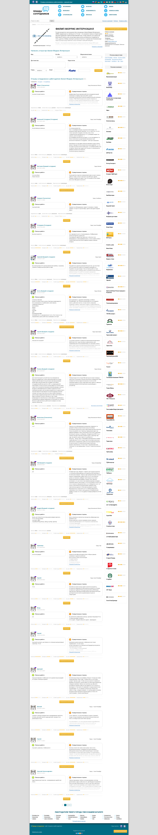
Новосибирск (83, 817)
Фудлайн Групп (116, 203)
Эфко (116, 108)
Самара (34, 818)
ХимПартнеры (116, 193)
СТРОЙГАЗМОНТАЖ (116, 534)
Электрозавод (116, 118)
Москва (58, 817)
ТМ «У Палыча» (116, 396)
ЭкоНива (116, 140)
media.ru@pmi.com (112, 41)
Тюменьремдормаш (116, 301)
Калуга (118, 815)
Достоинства (35, 60)
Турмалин (116, 322)
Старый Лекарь (116, 556)
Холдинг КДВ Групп (116, 172)
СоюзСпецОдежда (116, 598)
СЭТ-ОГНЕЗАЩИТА (116, 502)
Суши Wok (116, 513)
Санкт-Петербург (48, 818)
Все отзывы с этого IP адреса (96, 405)
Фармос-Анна (116, 256)
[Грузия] (112, 2)
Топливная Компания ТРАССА (116, 375)
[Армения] (115, 2)
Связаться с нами (37, 832)
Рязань (118, 817)
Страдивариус (116, 545)
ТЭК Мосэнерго (116, 311)
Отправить (98, 70)
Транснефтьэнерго (116, 332)
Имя (32, 54)
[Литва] (123, 2)
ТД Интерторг (116, 460)
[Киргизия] (104, 2)
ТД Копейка (116, 449)
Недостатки (71, 60)
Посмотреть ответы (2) (66, 734)
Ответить (66, 114)
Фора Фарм (116, 225)
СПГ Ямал (116, 587)
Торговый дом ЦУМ (116, 354)
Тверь (57, 818)
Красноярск (47, 817)
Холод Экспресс (116, 161)
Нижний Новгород (72, 817)
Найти (52, 21)
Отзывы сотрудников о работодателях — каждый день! (56, 2)
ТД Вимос (116, 471)
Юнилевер (116, 85)
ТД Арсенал (116, 492)
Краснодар (35, 817)
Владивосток (35, 815)
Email (50, 70)
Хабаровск (107, 818)
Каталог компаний (107, 21)
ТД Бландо (116, 481)
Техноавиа (116, 428)
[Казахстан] (101, 2)
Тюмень (82, 818)
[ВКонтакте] (76, 833)
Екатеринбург (71, 815)
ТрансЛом (116, 343)
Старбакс (116, 577)
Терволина (116, 439)
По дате (40, 81)
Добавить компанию (120, 831)
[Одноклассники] (80, 833)
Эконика (116, 129)
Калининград (107, 815)
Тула (69, 818)
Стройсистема (116, 524)
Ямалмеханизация (116, 74)
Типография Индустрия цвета (116, 407)
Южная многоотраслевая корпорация (116, 96)
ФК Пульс (116, 235)
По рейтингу (47, 81)
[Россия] (93, 2)
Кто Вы (58, 54)
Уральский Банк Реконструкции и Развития (116, 289)
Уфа (93, 818)
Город (32, 70)
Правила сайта (123, 21)
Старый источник (116, 566)
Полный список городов (79, 821)
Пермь (94, 817)
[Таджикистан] (107, 2)
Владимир (46, 815)
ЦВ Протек (116, 150)
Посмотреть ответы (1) (66, 190)
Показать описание (97, 46)
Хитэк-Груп (116, 182)
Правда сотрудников (38, 826)
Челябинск (119, 818)
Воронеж (58, 815)
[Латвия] (120, 2)
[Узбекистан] (109, 2)
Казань (94, 815)
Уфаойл (116, 278)
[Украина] (99, 2)
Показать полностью (74, 104)
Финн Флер (116, 246)
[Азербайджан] (118, 2)
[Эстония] (126, 2)
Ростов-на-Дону (108, 817)
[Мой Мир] (82, 833)
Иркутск (82, 815)
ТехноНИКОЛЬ (116, 417)
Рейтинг (116, 21)
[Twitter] (78, 833)
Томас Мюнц (116, 386)
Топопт (116, 364)
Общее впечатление (86, 54)
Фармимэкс (116, 267)
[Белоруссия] (96, 2)
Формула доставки (116, 214)
